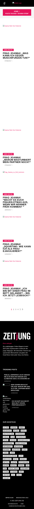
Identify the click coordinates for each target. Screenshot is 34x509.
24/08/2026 (7, 381)
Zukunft (6, 478)
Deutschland (8, 434)
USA (13, 475)
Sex (27, 465)
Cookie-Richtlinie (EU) (17, 506)
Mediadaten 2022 (22, 497)
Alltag (5, 427)
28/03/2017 (8, 298)
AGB (22, 504)
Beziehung (7, 430)
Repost (13, 465)
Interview (16, 449)
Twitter (6, 475)
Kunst (24, 449)
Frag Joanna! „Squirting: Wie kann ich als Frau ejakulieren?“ (17, 247)
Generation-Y (8, 443)
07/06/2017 (8, 61)
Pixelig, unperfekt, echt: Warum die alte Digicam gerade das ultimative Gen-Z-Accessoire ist (17, 376)
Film (12, 437)
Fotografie (21, 437)
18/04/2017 (8, 210)
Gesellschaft (21, 443)
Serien (21, 465)
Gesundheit (7, 446)
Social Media (13, 468)
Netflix (6, 462)
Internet (6, 449)
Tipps (21, 471)
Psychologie (24, 462)
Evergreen (20, 434)
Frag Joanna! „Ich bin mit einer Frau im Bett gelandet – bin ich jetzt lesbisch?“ (16, 292)
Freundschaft (23, 440)
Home (16, 11)
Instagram (18, 446)
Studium (14, 471)
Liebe (12, 453)
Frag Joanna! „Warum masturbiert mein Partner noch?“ (17, 159)
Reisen (5, 465)
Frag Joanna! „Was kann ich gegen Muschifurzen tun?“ (16, 55)
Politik (13, 462)
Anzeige (14, 427)
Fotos (5, 440)
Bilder (16, 430)
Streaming (25, 468)
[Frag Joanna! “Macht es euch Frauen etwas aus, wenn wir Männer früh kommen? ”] (17, 179)
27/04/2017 (8, 165)
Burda (23, 430)
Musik (16, 459)
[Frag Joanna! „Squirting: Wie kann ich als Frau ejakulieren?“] (17, 225)
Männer (23, 459)
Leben (5, 453)
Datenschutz (13, 504)
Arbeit (21, 427)
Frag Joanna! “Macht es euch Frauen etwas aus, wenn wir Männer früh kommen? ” (15, 202)
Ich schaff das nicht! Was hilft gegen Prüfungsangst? (20, 403)
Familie (5, 437)
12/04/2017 (8, 254)
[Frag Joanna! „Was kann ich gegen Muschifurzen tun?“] (17, 34)
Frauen (13, 440)
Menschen (7, 459)
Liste (21, 456)
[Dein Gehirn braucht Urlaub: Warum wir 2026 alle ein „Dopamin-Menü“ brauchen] (6, 386)
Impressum (10, 497)
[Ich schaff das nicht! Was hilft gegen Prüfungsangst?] (7, 404)
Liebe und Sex (8, 50)
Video (19, 475)
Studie (5, 471)
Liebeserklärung (10, 456)
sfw (4, 468)
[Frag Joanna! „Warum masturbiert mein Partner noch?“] (17, 138)
